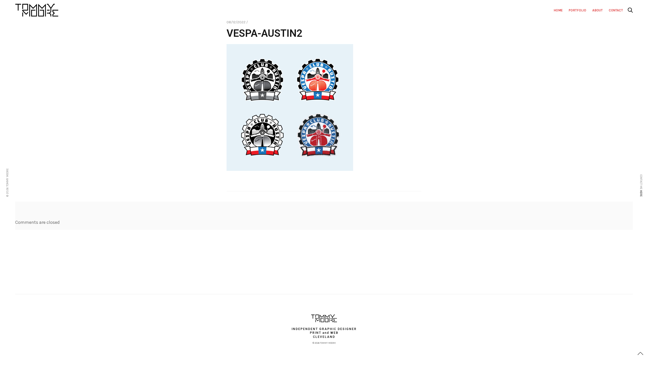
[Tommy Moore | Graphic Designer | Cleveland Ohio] (324, 318)
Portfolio (577, 10)
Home (558, 10)
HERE (641, 193)
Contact (616, 10)
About (597, 10)
